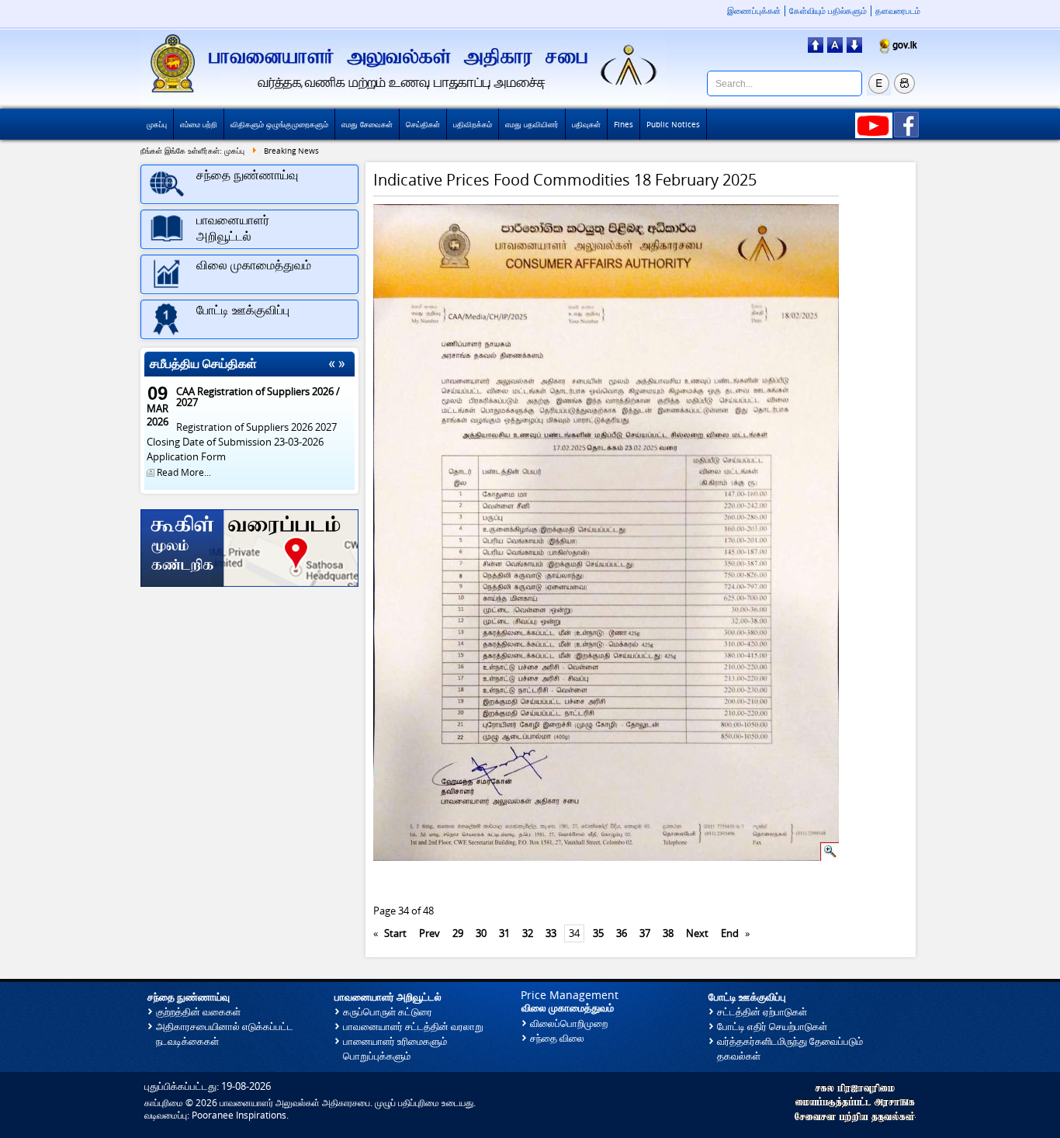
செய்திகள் (423, 124)
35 (598, 933)
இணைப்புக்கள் (754, 10)
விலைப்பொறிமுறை (569, 1023)
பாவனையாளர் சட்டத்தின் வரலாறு (413, 1026)
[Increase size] (815, 48)
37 (644, 933)
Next (697, 933)
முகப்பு (157, 124)
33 (551, 933)
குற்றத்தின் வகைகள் (198, 1011)
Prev (429, 933)
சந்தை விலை (557, 1038)
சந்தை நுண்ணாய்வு (188, 997)
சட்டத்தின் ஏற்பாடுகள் (762, 1011)
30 (481, 933)
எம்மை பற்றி (198, 124)
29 (457, 933)
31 (504, 933)
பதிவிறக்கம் (472, 124)
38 (668, 933)
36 (621, 933)
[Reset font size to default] (835, 48)
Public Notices (673, 124)
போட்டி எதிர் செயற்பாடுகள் (772, 1026)
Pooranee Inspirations (239, 1115)
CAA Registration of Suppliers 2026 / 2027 (258, 397)
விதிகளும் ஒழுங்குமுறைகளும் (279, 124)
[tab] (249, 184)
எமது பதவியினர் (532, 124)
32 (527, 933)
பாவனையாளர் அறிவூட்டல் (388, 997)
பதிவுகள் (586, 124)
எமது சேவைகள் (367, 124)
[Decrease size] (854, 48)
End (730, 933)
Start (395, 933)
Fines (623, 124)
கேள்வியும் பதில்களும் (828, 10)
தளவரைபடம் (897, 10)
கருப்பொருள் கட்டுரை (387, 1011)
